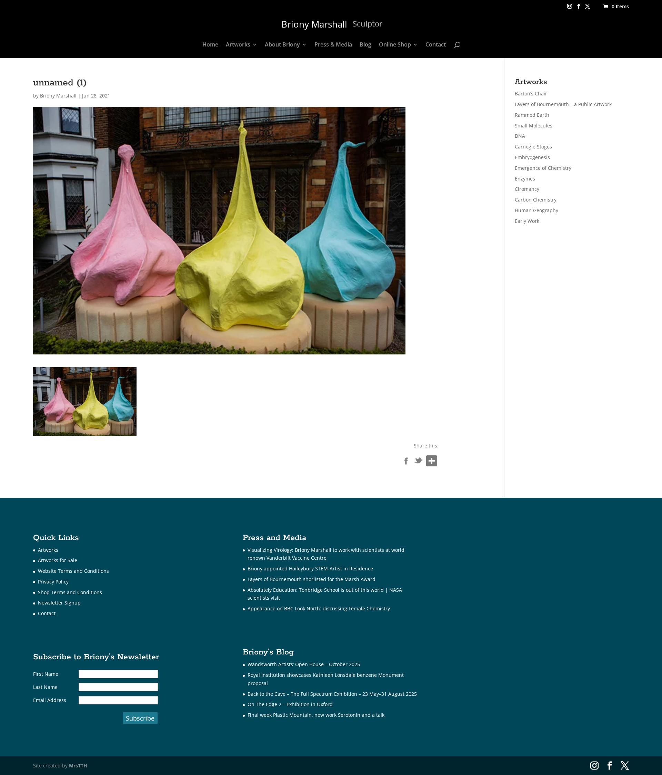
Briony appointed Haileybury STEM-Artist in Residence (310, 568)
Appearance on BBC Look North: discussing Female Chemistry (319, 608)
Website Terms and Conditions (73, 571)
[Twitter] (418, 462)
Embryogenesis (532, 157)
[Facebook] (406, 462)
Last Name (45, 687)
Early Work (527, 221)
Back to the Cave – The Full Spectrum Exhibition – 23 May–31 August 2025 (332, 694)
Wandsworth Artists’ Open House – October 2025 (304, 664)
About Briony (282, 45)
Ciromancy (527, 189)
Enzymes (525, 178)
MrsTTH (78, 765)
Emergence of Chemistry (543, 168)
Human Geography (536, 210)
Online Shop (395, 45)
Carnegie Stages (533, 146)
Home (210, 45)
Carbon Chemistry (535, 199)
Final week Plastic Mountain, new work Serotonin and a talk (316, 715)
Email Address (49, 700)
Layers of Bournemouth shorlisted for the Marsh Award (311, 579)
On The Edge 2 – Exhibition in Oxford (290, 704)
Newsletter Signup (59, 602)
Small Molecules (533, 125)
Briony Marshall (58, 95)
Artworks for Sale (57, 560)
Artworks (238, 45)
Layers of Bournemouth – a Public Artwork (563, 104)
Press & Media (333, 45)
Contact (435, 45)
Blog (365, 45)
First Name (45, 674)
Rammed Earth (532, 115)
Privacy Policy (53, 581)
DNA (520, 136)
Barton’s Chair (531, 93)
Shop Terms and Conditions (70, 592)
